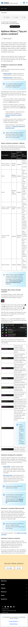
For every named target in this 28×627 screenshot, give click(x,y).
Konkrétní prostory (7, 77)
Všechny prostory (7, 73)
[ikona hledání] (21, 3)
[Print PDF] (8, 27)
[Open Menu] (27, 2)
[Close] (26, 615)
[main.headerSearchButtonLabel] (21, 2)
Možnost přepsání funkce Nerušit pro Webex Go (14, 501)
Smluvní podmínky (5, 608)
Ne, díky (19, 568)
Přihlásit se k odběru (14, 26)
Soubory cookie (5, 612)
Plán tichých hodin (7, 475)
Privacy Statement (13, 621)
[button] (24, 2)
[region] (14, 620)
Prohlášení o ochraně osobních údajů (9, 610)
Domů (2, 8)
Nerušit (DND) (6, 466)
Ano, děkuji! (9, 568)
